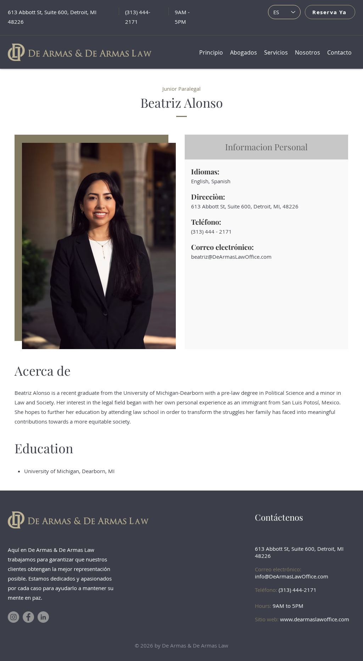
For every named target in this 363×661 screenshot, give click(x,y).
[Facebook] (28, 617)
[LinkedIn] (43, 617)
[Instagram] (13, 617)
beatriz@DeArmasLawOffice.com (231, 256)
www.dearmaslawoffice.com (314, 619)
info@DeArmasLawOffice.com (291, 576)
